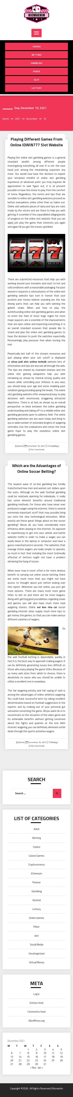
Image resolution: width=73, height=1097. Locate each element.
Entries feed (36, 1003)
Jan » (40, 1068)
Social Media (36, 944)
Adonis (20, 446)
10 (44, 1053)
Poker (36, 71)
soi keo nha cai (47, 607)
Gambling (36, 63)
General (36, 900)
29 (28, 1064)
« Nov (33, 1068)
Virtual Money (36, 962)
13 (11, 1057)
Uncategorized (36, 953)
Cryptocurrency (36, 864)
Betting (36, 54)
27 (11, 1064)
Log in (36, 994)
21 (20, 1060)
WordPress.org (36, 1021)
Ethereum (36, 873)
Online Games (36, 918)
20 (11, 1060)
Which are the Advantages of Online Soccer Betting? (36, 469)
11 (53, 1053)
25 (53, 1060)
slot (36, 79)
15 (28, 1057)
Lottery (37, 88)
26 (61, 1060)
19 (61, 1057)
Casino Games (36, 856)
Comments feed (36, 1012)
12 (61, 1053)
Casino (37, 46)
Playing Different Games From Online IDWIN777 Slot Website (36, 142)
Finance (36, 882)
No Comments (37, 449)
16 (36, 1057)
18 (53, 1057)
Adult (37, 829)
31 (44, 1064)
